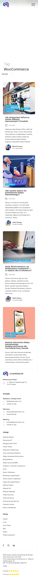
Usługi (6, 432)
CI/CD (4, 469)
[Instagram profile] (8, 545)
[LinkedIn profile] (13, 545)
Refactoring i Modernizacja (11, 450)
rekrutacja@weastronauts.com (15, 412)
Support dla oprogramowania (11, 482)
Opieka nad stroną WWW (10, 462)
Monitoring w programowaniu (11, 475)
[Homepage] (6, 4)
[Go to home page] (19, 373)
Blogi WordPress (8, 459)
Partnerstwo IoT (7, 440)
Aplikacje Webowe (8, 437)
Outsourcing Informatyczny (11, 501)
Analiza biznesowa (8, 498)
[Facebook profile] (3, 545)
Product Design (7, 446)
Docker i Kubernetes (9, 472)
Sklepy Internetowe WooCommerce (13, 456)
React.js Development (9, 507)
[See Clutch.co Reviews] (11, 571)
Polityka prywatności (9, 535)
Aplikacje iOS (7, 488)
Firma (5, 514)
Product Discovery (8, 495)
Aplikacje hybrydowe (9, 491)
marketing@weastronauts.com (15, 422)
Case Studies (7, 525)
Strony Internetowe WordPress (12, 453)
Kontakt (5, 519)
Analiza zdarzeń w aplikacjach (12, 478)
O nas (4, 522)
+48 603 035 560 (11, 414)
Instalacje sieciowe (8, 504)
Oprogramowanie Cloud (10, 443)
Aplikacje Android (8, 485)
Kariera (5, 532)
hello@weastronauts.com (13, 401)
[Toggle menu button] (33, 4)
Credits (5, 566)
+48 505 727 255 (11, 404)
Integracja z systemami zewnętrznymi (14, 466)
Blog (4, 528)
